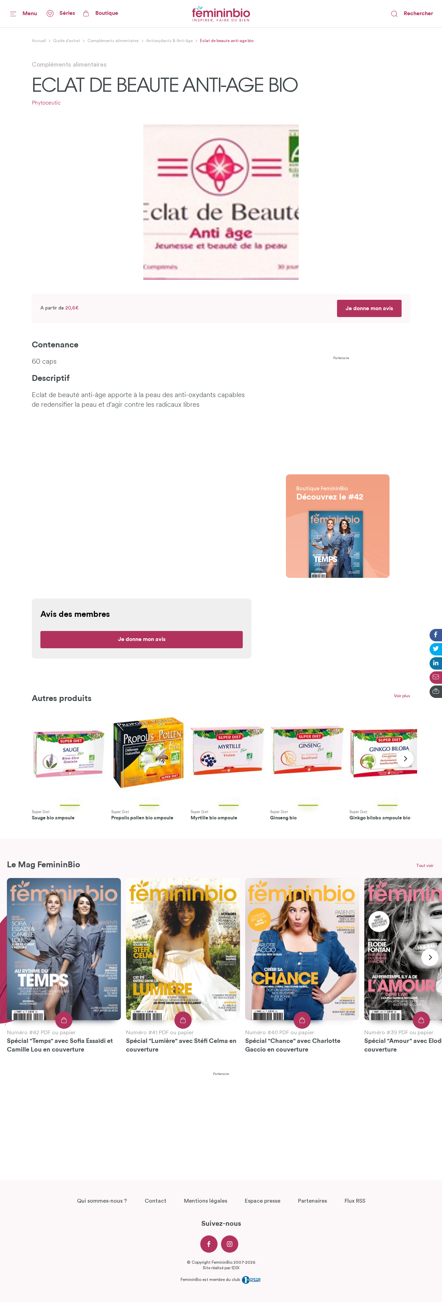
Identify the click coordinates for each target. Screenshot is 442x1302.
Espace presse (262, 1201)
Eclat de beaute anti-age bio (226, 41)
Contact (155, 1201)
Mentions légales (205, 1201)
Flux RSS (355, 1201)
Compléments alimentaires (113, 41)
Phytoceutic (46, 103)
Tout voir (424, 866)
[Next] (405, 758)
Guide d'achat (66, 41)
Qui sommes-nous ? (102, 1201)
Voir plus (402, 696)
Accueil (39, 41)
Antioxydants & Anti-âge (169, 41)
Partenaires (312, 1201)
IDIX (235, 1268)
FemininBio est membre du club (211, 1280)
